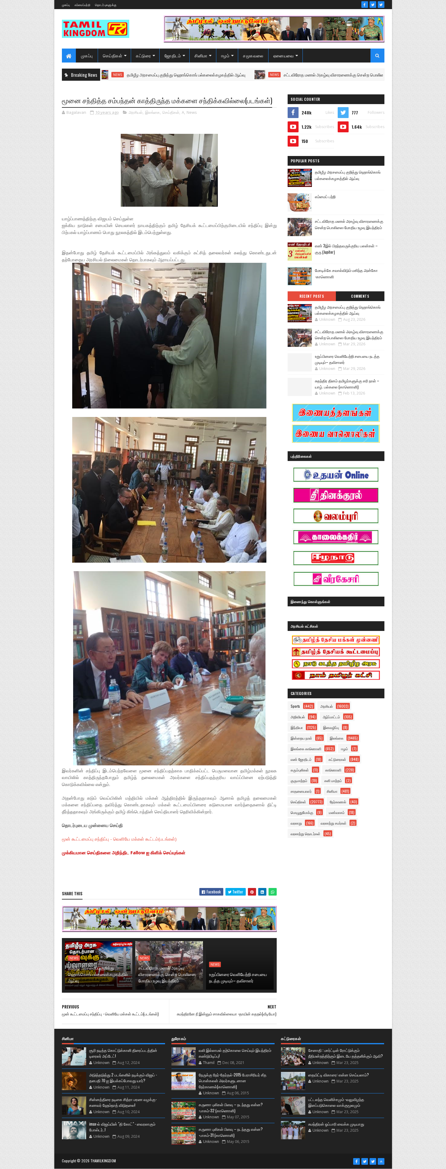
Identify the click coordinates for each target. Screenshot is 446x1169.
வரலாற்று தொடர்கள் (305, 833)
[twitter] (373, 4)
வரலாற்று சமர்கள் (333, 822)
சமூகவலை (253, 55)
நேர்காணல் (338, 801)
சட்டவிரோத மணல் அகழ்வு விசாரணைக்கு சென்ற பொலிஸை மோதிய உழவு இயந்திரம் (313, 74)
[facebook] (364, 4)
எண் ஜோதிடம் (301, 759)
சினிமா (201, 55)
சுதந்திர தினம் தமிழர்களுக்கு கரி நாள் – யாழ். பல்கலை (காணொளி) (347, 384)
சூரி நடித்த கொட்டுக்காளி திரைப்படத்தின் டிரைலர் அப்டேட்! (123, 1053)
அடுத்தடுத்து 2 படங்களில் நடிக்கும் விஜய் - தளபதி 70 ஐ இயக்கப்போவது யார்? (123, 1078)
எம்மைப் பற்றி (325, 196)
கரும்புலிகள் (300, 769)
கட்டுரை (143, 55)
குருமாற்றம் (299, 780)
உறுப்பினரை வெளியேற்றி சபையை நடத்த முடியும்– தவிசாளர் (238, 977)
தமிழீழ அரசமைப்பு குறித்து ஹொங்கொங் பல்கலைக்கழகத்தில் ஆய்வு (142, 74)
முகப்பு (66, 4)
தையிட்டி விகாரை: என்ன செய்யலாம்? (338, 1075)
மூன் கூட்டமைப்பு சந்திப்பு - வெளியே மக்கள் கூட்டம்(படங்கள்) (119, 839)
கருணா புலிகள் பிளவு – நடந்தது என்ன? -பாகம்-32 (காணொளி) (231, 1107)
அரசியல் (136, 112)
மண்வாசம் (337, 812)
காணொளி (333, 769)
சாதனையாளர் (301, 791)
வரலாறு (296, 822)
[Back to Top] (381, 1161)
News (231, 75)
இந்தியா (297, 727)
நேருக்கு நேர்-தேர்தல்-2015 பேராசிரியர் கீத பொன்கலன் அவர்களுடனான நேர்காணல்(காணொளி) (232, 1080)
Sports (295, 706)
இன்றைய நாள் (301, 737)
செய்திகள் (113, 55)
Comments (360, 296)
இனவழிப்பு (331, 727)
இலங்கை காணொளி (306, 748)
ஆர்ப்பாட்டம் (331, 716)
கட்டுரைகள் (337, 759)
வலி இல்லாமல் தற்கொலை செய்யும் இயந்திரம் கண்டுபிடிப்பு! (235, 1053)
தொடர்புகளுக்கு (106, 4)
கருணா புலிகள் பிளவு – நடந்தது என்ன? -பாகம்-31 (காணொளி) (231, 1132)
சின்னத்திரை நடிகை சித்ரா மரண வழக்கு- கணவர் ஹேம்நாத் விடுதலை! (123, 1102)
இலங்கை (152, 112)
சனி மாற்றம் (333, 780)
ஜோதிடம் (172, 55)
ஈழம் (225, 55)
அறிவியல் (298, 716)
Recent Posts (311, 296)
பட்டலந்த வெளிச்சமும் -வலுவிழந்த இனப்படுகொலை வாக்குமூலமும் (336, 1102)
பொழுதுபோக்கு (302, 812)
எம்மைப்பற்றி (82, 4)
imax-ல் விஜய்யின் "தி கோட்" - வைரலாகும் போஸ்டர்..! (122, 1127)
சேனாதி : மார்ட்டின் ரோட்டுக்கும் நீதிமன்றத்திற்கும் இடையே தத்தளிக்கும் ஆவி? (345, 1053)
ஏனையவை (283, 55)
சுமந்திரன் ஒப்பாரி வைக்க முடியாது (336, 1124)
